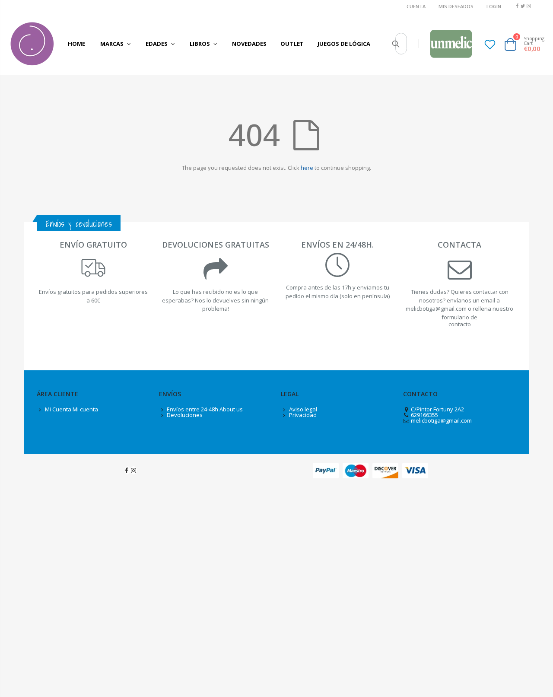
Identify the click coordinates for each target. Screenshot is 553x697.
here (307, 168)
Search (396, 43)
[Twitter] (523, 5)
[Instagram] (528, 5)
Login (493, 6)
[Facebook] (517, 5)
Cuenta (416, 6)
